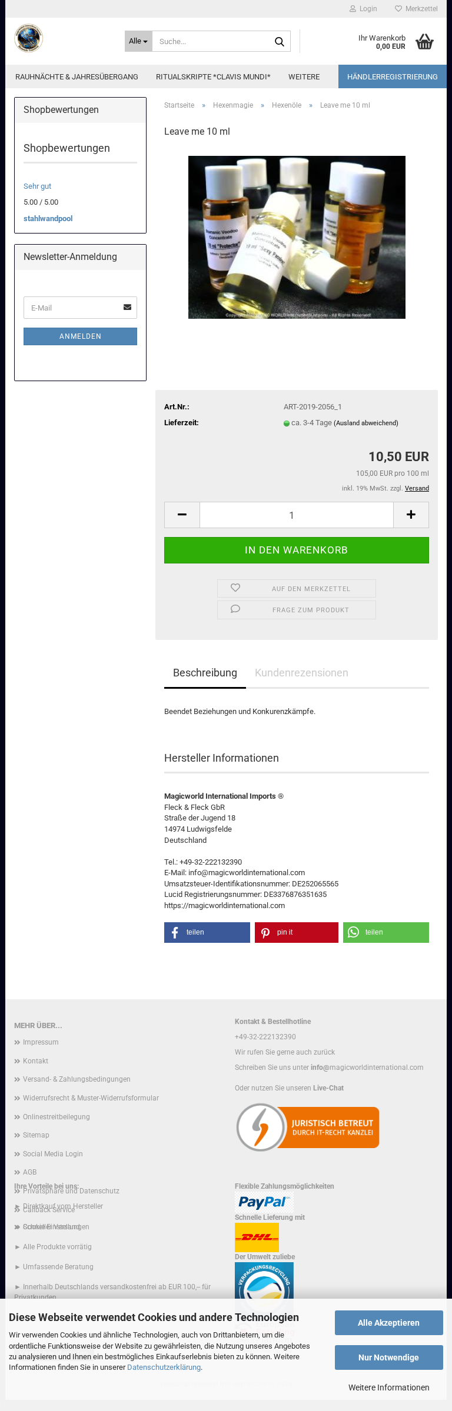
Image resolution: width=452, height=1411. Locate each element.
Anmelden (80, 336)
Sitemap (36, 1135)
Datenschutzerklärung (164, 1367)
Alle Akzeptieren (389, 1322)
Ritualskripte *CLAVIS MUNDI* (213, 76)
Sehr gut (37, 186)
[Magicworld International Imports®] (60, 38)
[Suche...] (279, 41)
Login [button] (366, 9)
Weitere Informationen (389, 1387)
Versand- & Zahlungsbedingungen (77, 1079)
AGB (29, 1172)
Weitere (304, 76)
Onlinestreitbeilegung (56, 1117)
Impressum (41, 1042)
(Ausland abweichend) (366, 423)
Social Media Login (53, 1154)
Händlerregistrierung (392, 76)
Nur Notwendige (388, 1357)
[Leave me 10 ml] (297, 236)
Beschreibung (205, 672)
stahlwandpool (48, 218)
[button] (182, 515)
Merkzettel (420, 9)
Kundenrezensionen (301, 672)
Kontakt (35, 1061)
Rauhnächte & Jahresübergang (76, 76)
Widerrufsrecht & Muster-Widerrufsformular (91, 1098)
